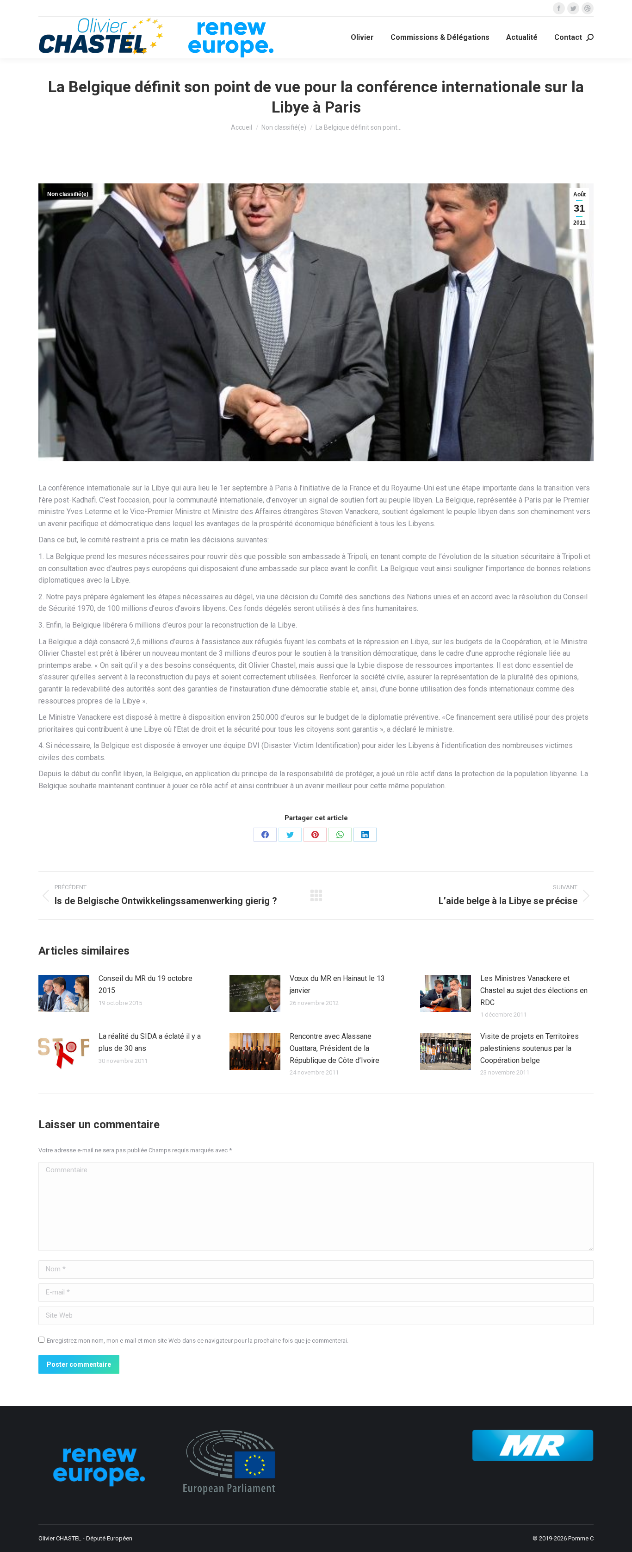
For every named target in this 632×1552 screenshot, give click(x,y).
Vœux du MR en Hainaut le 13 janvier (337, 984)
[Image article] (63, 993)
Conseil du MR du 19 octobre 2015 (145, 984)
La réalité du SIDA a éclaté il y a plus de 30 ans (150, 1042)
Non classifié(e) (67, 194)
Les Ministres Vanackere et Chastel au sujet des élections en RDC (534, 990)
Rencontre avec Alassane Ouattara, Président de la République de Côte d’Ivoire (334, 1048)
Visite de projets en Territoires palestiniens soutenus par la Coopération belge (529, 1048)
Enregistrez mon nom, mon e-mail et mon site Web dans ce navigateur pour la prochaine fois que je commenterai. (197, 1340)
